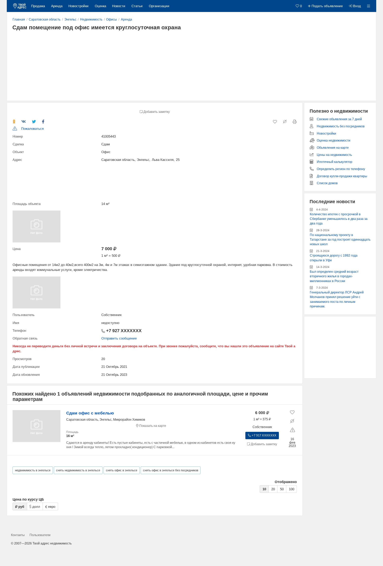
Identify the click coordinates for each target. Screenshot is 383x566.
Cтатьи (137, 6)
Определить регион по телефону (341, 169)
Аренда (56, 6)
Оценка (100, 6)
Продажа (38, 6)
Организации (159, 6)
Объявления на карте (333, 147)
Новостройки (78, 6)
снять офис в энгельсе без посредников (170, 470)
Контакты (18, 535)
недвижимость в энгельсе (32, 470)
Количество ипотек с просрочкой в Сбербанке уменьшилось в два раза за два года (338, 219)
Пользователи (40, 535)
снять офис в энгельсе (121, 470)
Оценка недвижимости (333, 140)
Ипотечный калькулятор (334, 161)
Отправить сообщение (119, 338)
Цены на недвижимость (334, 155)
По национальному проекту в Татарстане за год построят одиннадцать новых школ (340, 239)
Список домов (327, 183)
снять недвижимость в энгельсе (78, 470)
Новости (118, 6)
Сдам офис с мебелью (90, 413)
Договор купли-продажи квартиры (342, 176)
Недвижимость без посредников (341, 126)
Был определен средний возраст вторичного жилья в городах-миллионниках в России (334, 276)
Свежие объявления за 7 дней (339, 119)
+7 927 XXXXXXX (123, 331)
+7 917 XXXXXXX (263, 435)
